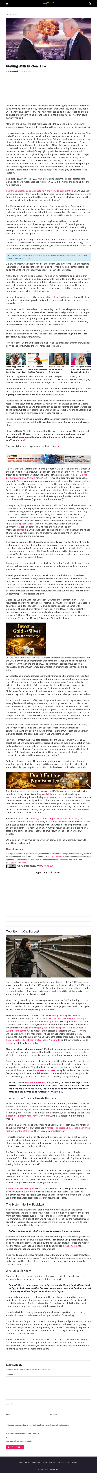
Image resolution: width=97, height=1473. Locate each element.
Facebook (12, 863)
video (80, 544)
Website (53, 1414)
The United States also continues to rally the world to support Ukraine (41, 190)
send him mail (32, 853)
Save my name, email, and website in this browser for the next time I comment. (39, 1425)
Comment (10, 1374)
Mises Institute (56, 856)
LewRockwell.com (32, 859)
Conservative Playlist (51, 1469)
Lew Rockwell (13, 71)
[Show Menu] (7, 3)
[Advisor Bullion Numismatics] (48, 780)
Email (9, 1414)
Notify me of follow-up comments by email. (23, 1433)
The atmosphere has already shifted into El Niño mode (33, 1039)
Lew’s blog (47, 865)
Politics (27, 1463)
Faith (68, 1463)
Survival (74, 1463)
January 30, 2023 (27, 71)
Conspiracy (36, 1463)
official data (50, 794)
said (24, 440)
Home (8, 14)
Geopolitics (60, 1463)
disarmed (19, 529)
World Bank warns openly (23, 1188)
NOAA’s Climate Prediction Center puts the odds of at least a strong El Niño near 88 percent (47, 1020)
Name (9, 1404)
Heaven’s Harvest (45, 1070)
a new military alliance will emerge (55, 297)
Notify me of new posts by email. (19, 1441)
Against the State (61, 859)
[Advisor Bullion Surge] (26, 639)
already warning (71, 1245)
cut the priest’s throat (23, 523)
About (21, 1463)
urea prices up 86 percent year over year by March (48, 1114)
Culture (44, 1463)
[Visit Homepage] (48, 3)
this (58, 446)
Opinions (14, 14)
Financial (52, 1463)
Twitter (22, 863)
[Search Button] (90, 3)
